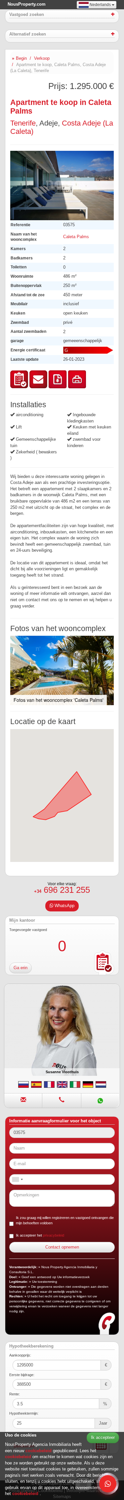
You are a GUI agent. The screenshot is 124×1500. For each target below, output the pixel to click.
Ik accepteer (103, 1437)
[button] (108, 156)
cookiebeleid (39, 1450)
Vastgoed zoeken (26, 14)
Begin (21, 58)
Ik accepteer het (40, 1235)
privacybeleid (53, 1235)
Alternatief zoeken (27, 34)
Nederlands (100, 4)
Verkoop (42, 58)
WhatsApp (63, 905)
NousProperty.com (27, 4)
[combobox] (17, 1179)
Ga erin (20, 967)
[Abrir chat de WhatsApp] (108, 1484)
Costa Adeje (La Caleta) (61, 127)
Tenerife (23, 123)
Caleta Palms (76, 236)
